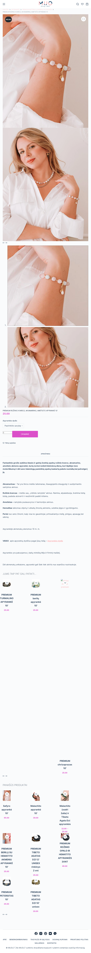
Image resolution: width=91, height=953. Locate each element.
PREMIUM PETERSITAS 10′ (6, 902)
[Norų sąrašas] (82, 10)
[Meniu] (4, 10)
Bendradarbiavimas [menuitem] (18, 946)
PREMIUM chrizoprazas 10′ (65, 771)
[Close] (89, 2)
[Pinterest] (45, 939)
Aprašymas (45, 460)
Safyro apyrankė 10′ (7, 816)
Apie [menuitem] (5, 946)
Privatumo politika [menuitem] (79, 946)
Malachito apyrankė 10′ (35, 816)
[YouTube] (50, 939)
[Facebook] (36, 939)
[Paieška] (77, 10)
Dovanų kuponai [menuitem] (59, 946)
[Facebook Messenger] (55, 939)
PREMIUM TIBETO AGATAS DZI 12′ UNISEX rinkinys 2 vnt (36, 866)
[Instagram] (40, 939)
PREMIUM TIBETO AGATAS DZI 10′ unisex (36, 905)
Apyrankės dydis (10, 427)
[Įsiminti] (7, 589)
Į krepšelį (25, 440)
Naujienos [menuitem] (39, 949)
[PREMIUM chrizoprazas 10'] (65, 673)
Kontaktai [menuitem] (51, 949)
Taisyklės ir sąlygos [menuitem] (40, 946)
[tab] (45, 460)
